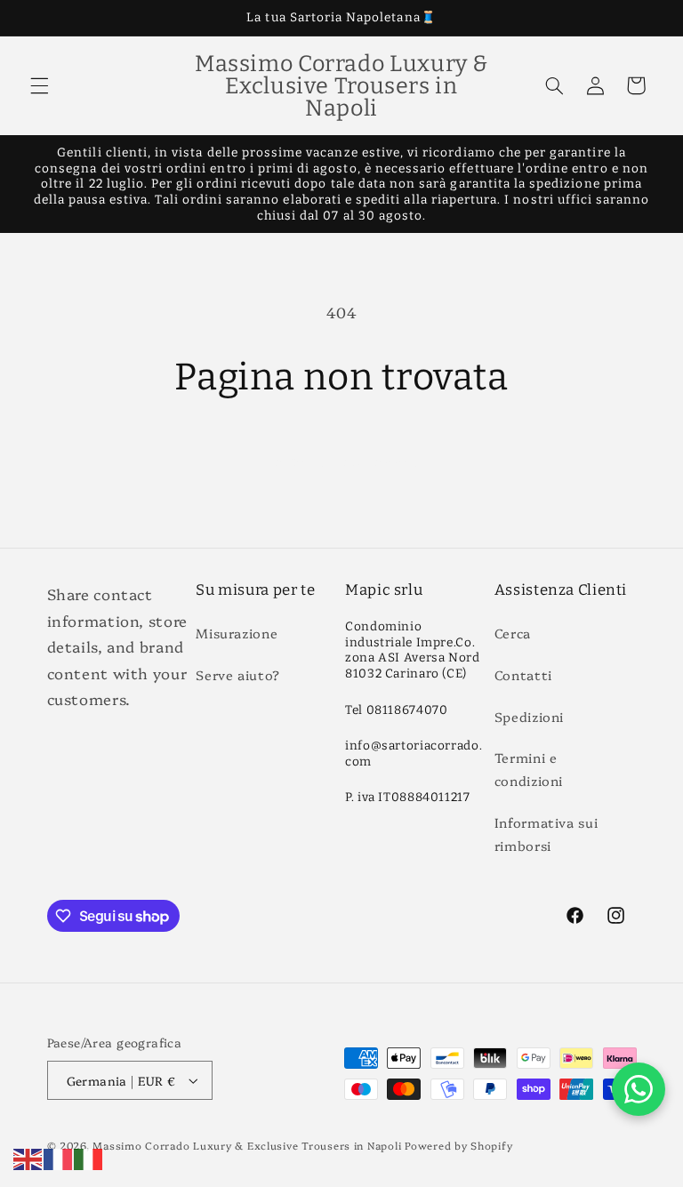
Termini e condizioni (528, 769)
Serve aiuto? (238, 674)
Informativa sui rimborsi (546, 833)
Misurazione (236, 632)
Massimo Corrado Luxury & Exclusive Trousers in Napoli (246, 1145)
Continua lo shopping (342, 459)
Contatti (523, 674)
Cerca (512, 632)
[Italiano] (89, 1156)
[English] (28, 1156)
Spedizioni (529, 716)
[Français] (59, 1156)
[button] (39, 85)
